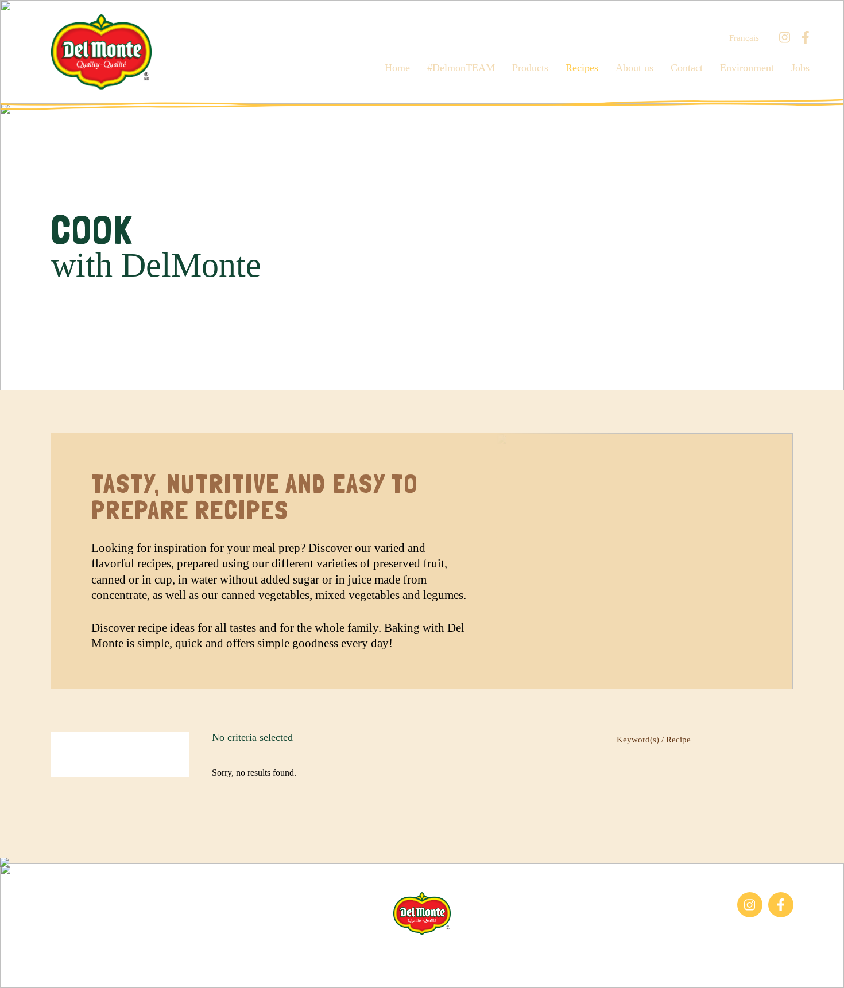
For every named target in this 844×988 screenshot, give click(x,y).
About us (634, 67)
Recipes (582, 67)
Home (397, 67)
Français (744, 38)
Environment (747, 67)
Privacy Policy (548, 952)
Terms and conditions (469, 952)
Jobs (800, 67)
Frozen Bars (73, 898)
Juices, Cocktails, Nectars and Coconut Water (105, 922)
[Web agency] (19, 969)
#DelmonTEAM (461, 67)
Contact (687, 67)
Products (530, 67)
